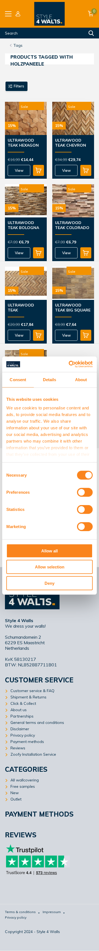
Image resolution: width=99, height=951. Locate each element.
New (14, 792)
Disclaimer (19, 728)
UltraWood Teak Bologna (23, 225)
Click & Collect (23, 703)
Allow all (49, 550)
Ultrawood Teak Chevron (70, 143)
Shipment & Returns (28, 697)
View (19, 170)
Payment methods (27, 741)
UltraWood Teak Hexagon (23, 143)
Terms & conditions (20, 912)
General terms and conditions (37, 722)
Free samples (22, 786)
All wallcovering (24, 780)
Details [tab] (49, 379)
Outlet (15, 799)
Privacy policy (22, 735)
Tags (18, 45)
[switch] (85, 492)
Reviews (17, 747)
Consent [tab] (18, 379)
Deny (49, 583)
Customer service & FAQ (32, 690)
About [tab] (81, 379)
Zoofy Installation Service (33, 754)
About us (18, 709)
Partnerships (22, 716)
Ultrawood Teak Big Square (72, 308)
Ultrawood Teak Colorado (72, 225)
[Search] (91, 33)
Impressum (52, 912)
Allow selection (49, 567)
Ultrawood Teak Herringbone (22, 308)
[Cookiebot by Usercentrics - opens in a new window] (70, 364)
